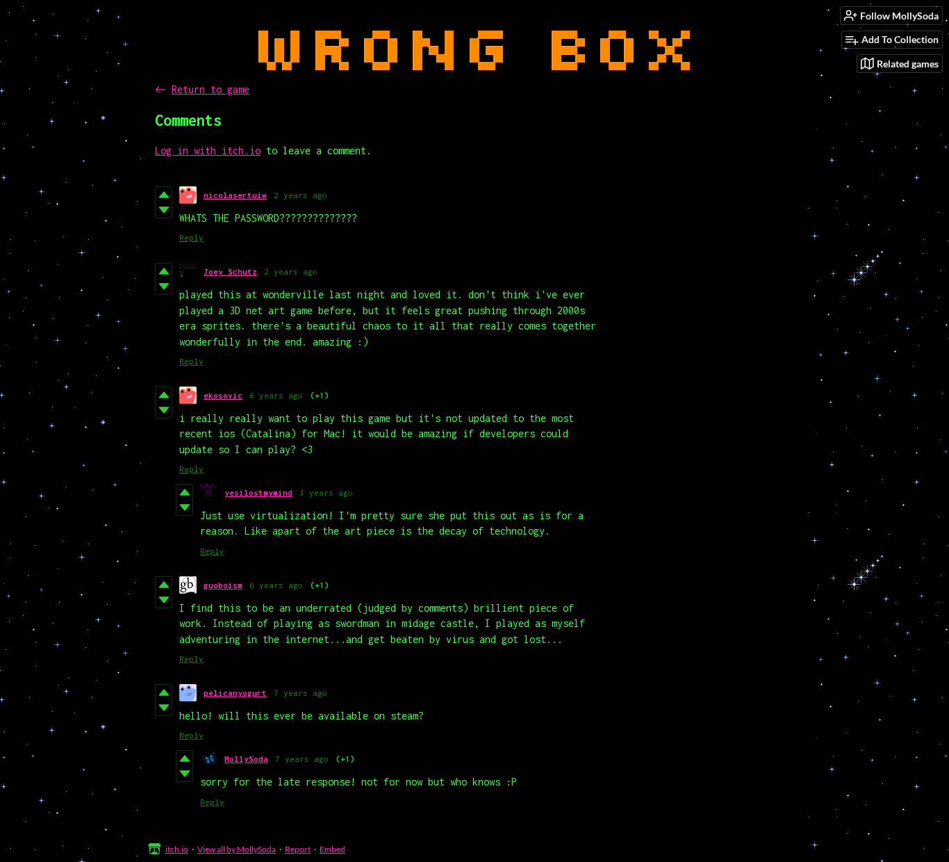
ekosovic (223, 395)
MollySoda (246, 758)
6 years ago (276, 395)
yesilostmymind (258, 492)
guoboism (223, 584)
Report (298, 849)
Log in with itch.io (208, 150)
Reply (191, 237)
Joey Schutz (230, 271)
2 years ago (300, 195)
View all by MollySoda (236, 849)
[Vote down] (164, 210)
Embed (332, 849)
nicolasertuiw (235, 195)
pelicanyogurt (235, 692)
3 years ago (326, 492)
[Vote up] (164, 194)
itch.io (176, 849)
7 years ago (300, 692)
